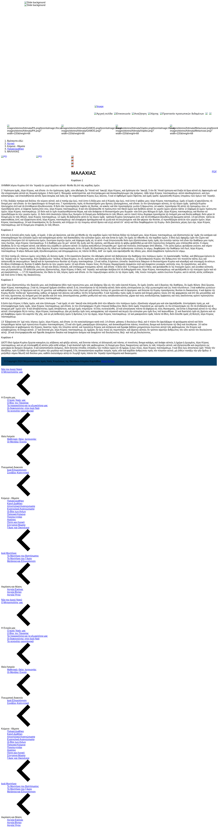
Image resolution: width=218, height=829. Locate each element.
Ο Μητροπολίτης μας (12, 372)
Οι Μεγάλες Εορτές (17, 441)
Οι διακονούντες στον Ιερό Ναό (23, 408)
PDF (214, 171)
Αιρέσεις (11, 519)
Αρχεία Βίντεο (14, 592)
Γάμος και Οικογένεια (18, 527)
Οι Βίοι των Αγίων (16, 511)
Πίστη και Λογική (16, 522)
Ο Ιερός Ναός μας (16, 400)
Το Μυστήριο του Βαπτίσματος (23, 556)
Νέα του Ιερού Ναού (11, 369)
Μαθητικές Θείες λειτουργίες (21, 439)
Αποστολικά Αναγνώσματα (21, 506)
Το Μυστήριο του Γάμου (19, 558)
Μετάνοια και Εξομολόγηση (21, 561)
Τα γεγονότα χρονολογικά (20, 411)
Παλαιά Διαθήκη (15, 501)
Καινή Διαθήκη (14, 503)
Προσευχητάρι (14, 517)
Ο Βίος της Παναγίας (18, 403)
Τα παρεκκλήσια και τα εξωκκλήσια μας (27, 405)
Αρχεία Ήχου (14, 594)
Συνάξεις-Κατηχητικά (18, 472)
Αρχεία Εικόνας (15, 589)
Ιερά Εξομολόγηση (17, 470)
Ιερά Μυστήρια (8, 553)
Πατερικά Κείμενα (16, 514)
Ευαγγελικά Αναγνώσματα (20, 509)
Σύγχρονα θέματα (16, 525)
